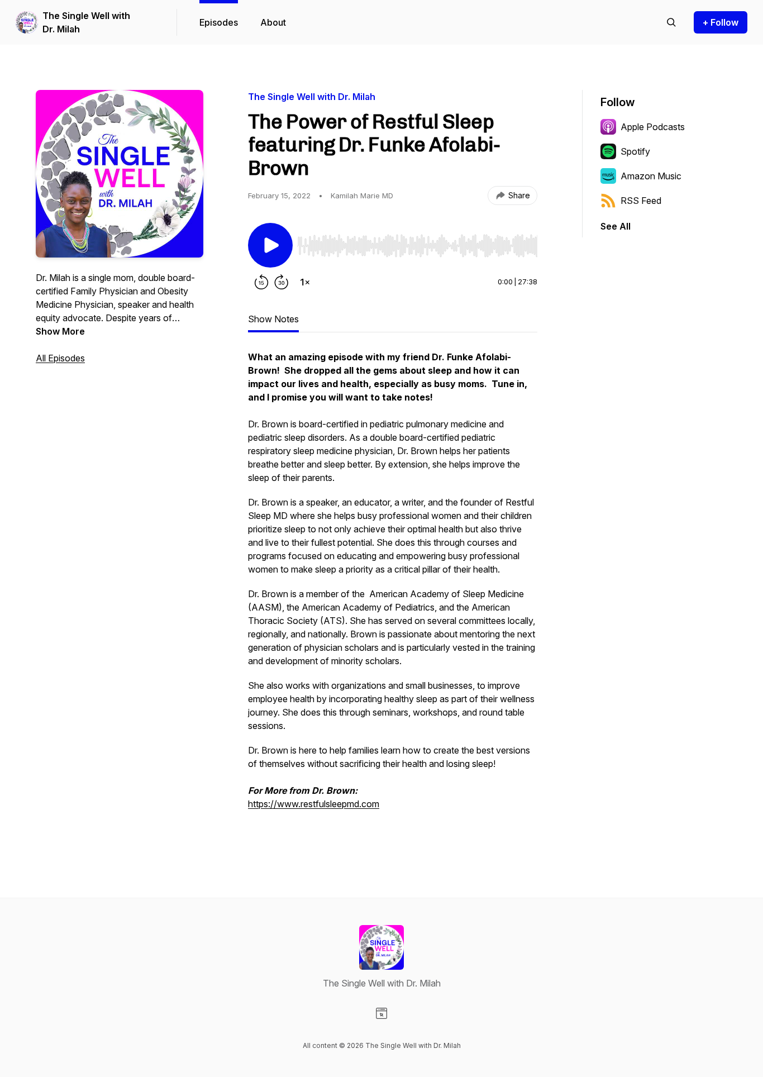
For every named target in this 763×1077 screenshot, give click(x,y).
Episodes (218, 22)
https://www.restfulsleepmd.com (313, 803)
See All (615, 226)
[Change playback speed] (305, 282)
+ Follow (720, 22)
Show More (60, 331)
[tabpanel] (392, 592)
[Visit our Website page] (381, 1013)
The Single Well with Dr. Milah (86, 22)
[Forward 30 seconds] (281, 282)
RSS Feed (641, 200)
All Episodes (60, 358)
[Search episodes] (671, 22)
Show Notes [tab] (273, 319)
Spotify (635, 151)
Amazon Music (651, 176)
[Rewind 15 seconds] (261, 282)
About (273, 22)
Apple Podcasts (653, 126)
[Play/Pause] (270, 245)
